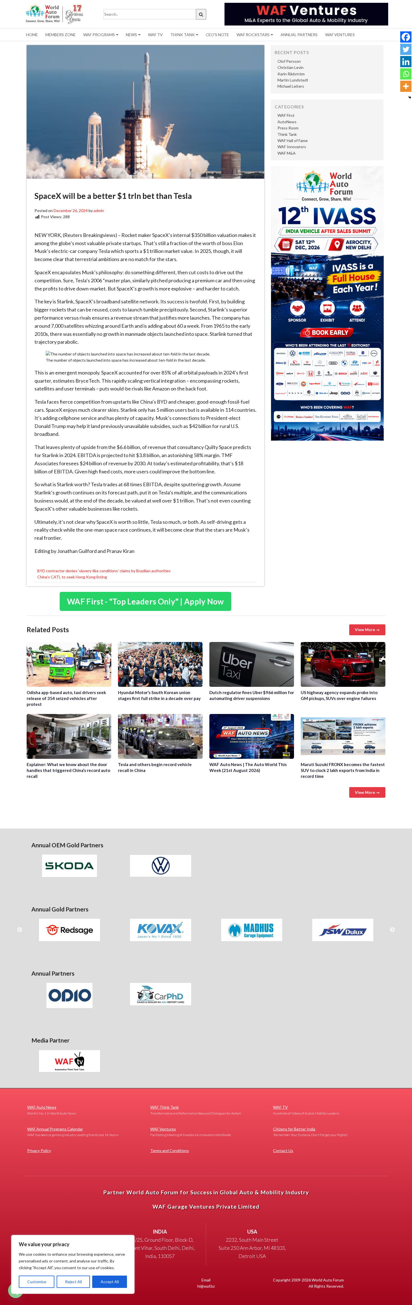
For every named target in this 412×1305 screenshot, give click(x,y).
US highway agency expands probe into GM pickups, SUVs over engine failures (343, 664)
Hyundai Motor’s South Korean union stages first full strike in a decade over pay (160, 664)
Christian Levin (290, 67)
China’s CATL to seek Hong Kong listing (72, 576)
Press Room (287, 127)
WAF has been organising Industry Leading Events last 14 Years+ (73, 1132)
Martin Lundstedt (292, 80)
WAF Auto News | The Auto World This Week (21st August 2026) (251, 736)
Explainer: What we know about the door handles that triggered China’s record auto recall (69, 736)
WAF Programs (99, 34)
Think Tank (182, 34)
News (131, 34)
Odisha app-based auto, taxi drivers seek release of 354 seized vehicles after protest (69, 664)
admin (99, 210)
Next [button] (392, 930)
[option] (69, 866)
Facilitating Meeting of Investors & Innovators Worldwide (190, 1132)
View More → (367, 629)
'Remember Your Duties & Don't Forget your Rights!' (310, 1132)
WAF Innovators (291, 146)
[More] (405, 86)
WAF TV (155, 34)
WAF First (286, 115)
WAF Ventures (340, 34)
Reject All (73, 1281)
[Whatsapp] (405, 74)
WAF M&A (286, 153)
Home (32, 34)
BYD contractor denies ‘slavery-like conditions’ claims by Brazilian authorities (104, 570)
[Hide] (410, 97)
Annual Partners (299, 34)
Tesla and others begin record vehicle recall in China (160, 736)
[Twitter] (405, 49)
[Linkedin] (405, 61)
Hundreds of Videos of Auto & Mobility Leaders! (306, 1110)
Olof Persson (289, 61)
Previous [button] (19, 930)
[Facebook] (405, 37)
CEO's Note (217, 34)
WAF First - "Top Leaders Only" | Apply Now (145, 601)
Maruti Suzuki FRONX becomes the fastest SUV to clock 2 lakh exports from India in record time (343, 736)
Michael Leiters (290, 86)
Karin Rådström (291, 73)
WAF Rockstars (253, 34)
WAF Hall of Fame (292, 140)
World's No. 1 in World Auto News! (51, 1110)
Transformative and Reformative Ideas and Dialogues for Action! (195, 1110)
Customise (36, 1281)
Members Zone (60, 34)
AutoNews (287, 121)
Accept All (110, 1281)
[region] (73, 1264)
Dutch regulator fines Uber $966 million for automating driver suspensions (251, 664)
